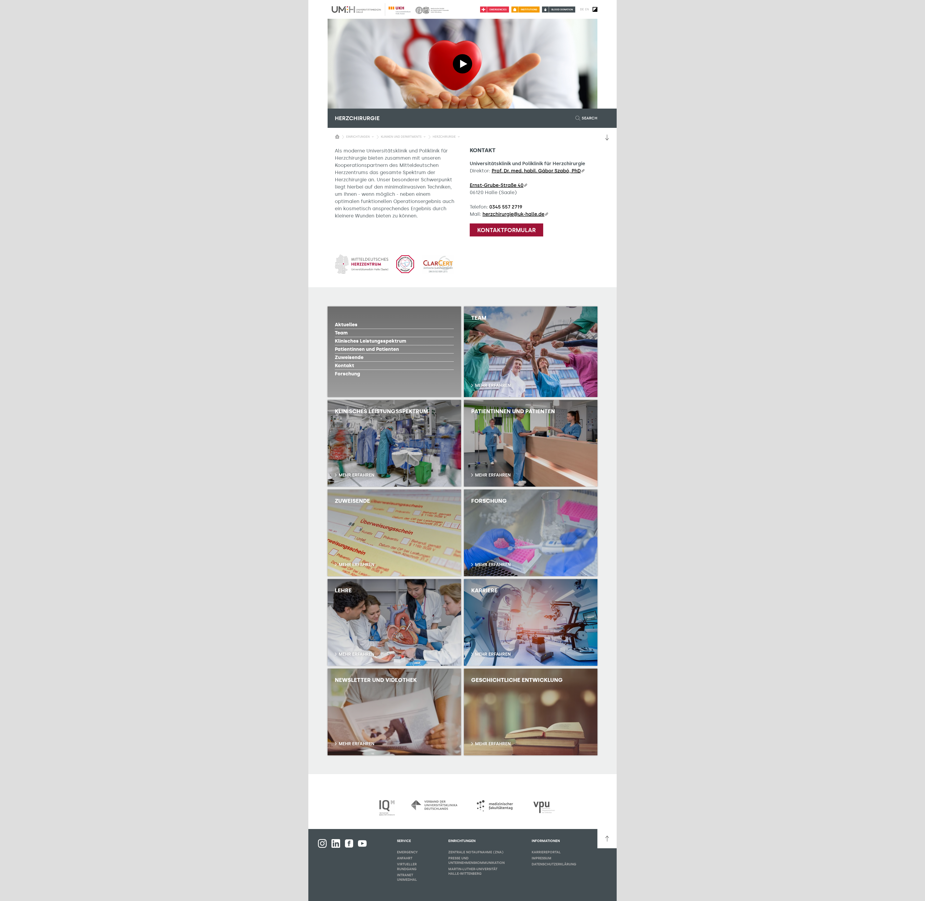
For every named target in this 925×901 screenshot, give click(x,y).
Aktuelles (346, 324)
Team (341, 333)
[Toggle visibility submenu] (373, 137)
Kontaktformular (506, 230)
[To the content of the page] (607, 137)
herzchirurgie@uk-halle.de (513, 214)
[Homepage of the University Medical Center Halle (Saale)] (356, 9)
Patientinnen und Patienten (367, 349)
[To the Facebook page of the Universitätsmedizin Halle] (322, 843)
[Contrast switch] (595, 9)
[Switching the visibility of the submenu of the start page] (337, 136)
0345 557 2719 (505, 207)
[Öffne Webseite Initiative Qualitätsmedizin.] (387, 808)
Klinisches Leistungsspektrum (370, 341)
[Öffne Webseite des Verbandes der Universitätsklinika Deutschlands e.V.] (434, 805)
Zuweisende (349, 357)
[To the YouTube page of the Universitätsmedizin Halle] (362, 843)
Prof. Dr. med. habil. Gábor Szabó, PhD (536, 171)
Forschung (347, 374)
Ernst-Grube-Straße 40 (496, 185)
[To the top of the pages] (607, 838)
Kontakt (344, 365)
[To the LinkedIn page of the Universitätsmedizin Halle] (336, 843)
